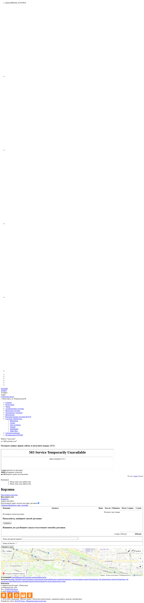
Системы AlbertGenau (13, 419)
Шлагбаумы (10, 415)
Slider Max (14, 431)
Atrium (12, 423)
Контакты (42, 577)
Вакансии (20, 577)
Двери (7, 407)
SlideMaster (14, 429)
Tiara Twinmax (15, 425)
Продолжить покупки (9, 495)
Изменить (4, 499)
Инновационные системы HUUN (18, 417)
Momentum (14, 421)
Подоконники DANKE (14, 435)
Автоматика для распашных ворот (75, 579)
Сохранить (7, 523)
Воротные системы (12, 411)
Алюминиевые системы (14, 409)
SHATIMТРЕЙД (4, 390)
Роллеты (22, 579)
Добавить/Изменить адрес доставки (14, 505)
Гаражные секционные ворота (37, 579)
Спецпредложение (12, 433)
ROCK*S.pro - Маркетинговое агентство (30, 601)
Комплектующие (55, 579)
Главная (8, 403)
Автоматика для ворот (14, 413)
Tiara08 (12, 427)
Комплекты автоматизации (23, 581)
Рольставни (9, 405)
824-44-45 (7, 397)
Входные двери (13, 579)
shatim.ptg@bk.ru (13, 591)
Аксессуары (61, 581)
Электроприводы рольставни (45, 581)
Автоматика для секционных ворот (102, 579)
